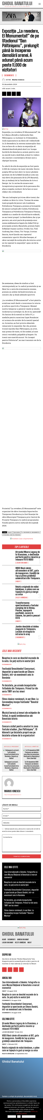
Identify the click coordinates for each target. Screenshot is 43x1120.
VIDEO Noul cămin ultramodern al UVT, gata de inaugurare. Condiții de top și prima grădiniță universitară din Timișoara (27, 573)
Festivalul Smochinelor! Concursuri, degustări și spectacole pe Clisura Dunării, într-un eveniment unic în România (18, 673)
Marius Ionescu (18, 80)
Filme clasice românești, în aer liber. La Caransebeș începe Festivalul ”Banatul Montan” (20, 702)
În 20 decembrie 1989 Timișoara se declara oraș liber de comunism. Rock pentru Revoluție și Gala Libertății (31, 766)
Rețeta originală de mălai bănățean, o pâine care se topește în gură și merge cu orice (27, 590)
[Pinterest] (14, 94)
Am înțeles (11, 1116)
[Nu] (40, 1109)
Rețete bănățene (21, 597)
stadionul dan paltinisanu (11, 534)
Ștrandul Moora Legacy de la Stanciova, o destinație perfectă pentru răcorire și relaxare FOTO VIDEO (27, 556)
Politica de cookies (29, 1116)
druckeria (17, 532)
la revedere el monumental (31, 532)
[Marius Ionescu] (4, 79)
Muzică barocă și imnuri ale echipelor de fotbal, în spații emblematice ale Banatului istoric (21, 715)
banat (10, 532)
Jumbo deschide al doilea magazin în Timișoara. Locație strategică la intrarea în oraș (27, 630)
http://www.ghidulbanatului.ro (12, 794)
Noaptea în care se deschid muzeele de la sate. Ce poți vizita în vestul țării (20, 659)
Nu (19, 1116)
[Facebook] (4, 94)
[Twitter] (9, 94)
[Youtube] (21, 969)
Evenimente (20, 637)
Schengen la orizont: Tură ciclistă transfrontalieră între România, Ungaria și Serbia (11, 766)
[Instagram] (10, 969)
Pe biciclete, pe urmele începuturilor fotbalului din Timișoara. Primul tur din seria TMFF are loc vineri (20, 688)
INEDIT (18, 581)
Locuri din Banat (21, 563)
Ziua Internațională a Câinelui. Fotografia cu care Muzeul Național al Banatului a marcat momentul (20, 875)
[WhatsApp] (18, 94)
